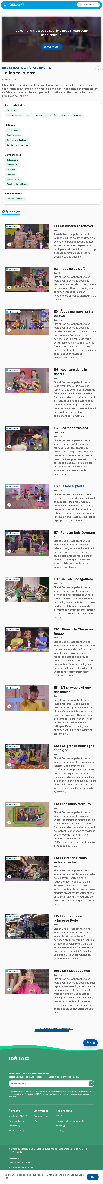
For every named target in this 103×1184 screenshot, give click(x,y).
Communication (13, 165)
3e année (65, 115)
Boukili (68, 1126)
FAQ (41, 1121)
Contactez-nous (41, 1116)
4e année (77, 115)
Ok (92, 1177)
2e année (52, 115)
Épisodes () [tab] (11, 211)
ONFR (68, 1130)
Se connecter (89, 5)
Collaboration (12, 160)
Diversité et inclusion (15, 199)
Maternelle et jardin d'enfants (19, 115)
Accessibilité (15, 1158)
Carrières (18, 1126)
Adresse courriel (17, 1085)
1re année (39, 115)
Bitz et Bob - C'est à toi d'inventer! (27, 67)
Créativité (11, 170)
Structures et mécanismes (17, 145)
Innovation (11, 174)
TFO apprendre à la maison (68, 1121)
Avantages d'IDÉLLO (18, 1116)
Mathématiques (13, 130)
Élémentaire (11, 110)
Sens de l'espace (14, 135)
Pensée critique (13, 179)
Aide (92, 1043)
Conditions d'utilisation (19, 1163)
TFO (68, 1116)
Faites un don (18, 1130)
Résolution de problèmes (17, 184)
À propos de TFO (18, 1121)
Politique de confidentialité (21, 1167)
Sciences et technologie (16, 140)
